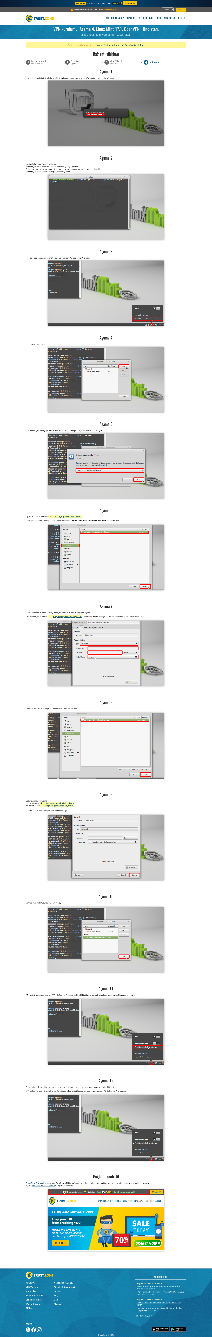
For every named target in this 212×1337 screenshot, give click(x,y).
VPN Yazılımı (32, 1287)
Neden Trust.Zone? (115, 18)
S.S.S (56, 1299)
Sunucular (169, 18)
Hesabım (181, 10)
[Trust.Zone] (40, 18)
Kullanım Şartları (34, 1295)
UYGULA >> (130, 3)
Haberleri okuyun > (143, 1316)
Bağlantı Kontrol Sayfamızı (43, 1185)
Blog (56, 1295)
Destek (181, 18)
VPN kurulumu (145, 18)
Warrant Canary (34, 1303)
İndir (158, 18)
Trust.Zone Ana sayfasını (37, 1183)
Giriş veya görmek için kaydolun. (67, 516)
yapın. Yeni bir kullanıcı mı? (110, 45)
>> (109, 9)
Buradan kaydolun (134, 45)
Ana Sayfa (31, 1282)
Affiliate (30, 1308)
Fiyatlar (131, 18)
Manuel (58, 1303)
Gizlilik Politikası (34, 1299)
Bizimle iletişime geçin (65, 1287)
